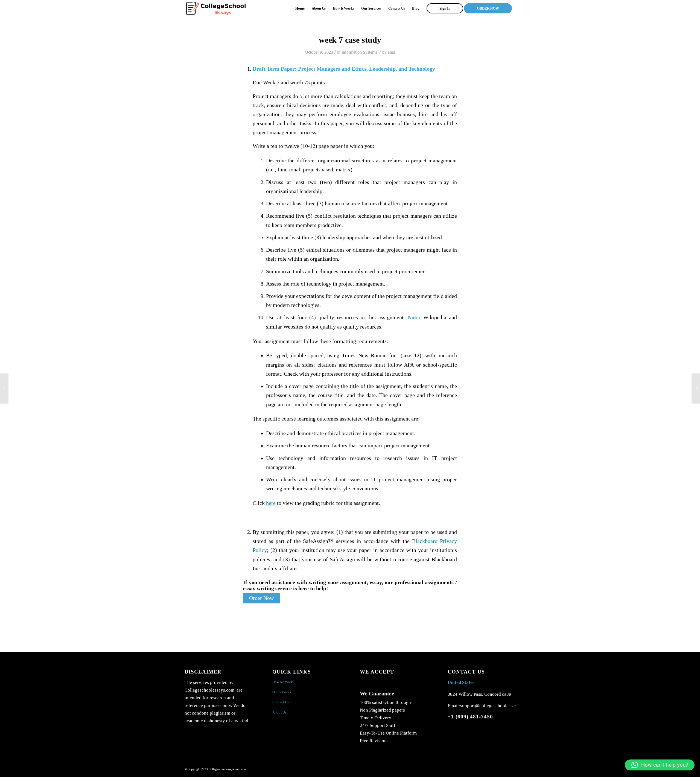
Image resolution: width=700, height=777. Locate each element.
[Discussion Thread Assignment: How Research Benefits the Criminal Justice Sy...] (4, 388)
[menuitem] (300, 8)
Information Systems (359, 52)
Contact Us (280, 702)
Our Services (281, 692)
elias (391, 52)
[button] (660, 764)
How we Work (282, 682)
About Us (279, 712)
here (271, 503)
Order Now (261, 598)
